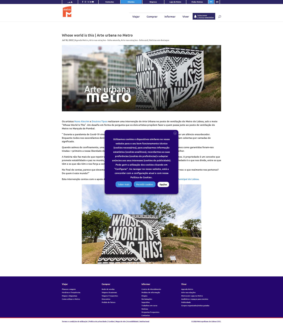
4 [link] (144, 257)
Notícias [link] (145, 309)
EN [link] (217, 2)
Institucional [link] (144, 321)
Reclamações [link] (147, 299)
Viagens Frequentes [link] (110, 296)
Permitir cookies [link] (144, 184)
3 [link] (141, 257)
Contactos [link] (109, 2)
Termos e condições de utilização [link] (75, 321)
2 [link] (139, 257)
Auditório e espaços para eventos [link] (194, 299)
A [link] (68, 2)
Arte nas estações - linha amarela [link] (104, 40)
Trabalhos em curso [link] (149, 305)
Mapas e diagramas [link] (69, 296)
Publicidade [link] (186, 302)
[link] (82, 2)
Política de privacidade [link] (98, 321)
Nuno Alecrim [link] (81, 121)
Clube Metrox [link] (197, 2)
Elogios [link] (144, 296)
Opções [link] (163, 184)
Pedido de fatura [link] (108, 302)
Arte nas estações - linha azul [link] (134, 40)
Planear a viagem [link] (69, 289)
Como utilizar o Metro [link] (71, 299)
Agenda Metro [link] (81, 40)
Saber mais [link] (123, 184)
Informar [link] (169, 16)
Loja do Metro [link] (175, 2)
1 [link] (136, 257)
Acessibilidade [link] (132, 321)
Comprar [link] (152, 16)
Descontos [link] (106, 299)
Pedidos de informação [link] (151, 292)
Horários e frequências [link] (71, 292)
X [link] (175, 133)
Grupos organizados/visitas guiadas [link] (195, 305)
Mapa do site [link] (121, 321)
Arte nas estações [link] (188, 292)
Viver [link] (185, 16)
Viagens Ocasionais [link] (109, 292)
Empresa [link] (153, 2)
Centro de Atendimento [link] (151, 289)
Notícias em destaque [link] (159, 40)
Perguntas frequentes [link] (150, 312)
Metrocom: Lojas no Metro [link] (192, 296)
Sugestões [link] (146, 302)
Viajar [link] (136, 16)
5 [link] (146, 257)
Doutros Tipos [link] (99, 121)
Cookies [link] (111, 321)
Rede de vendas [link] (108, 289)
